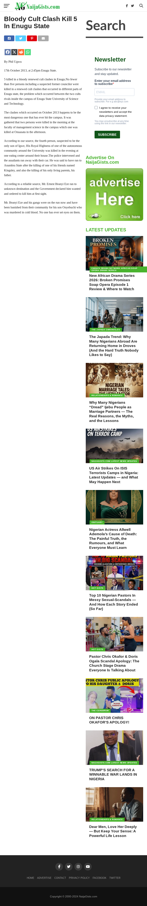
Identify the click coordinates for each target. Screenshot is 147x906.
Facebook (99, 877)
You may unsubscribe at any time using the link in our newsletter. (112, 122)
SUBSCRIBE (107, 134)
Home (30, 877)
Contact (60, 877)
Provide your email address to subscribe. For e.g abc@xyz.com (111, 100)
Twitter (114, 877)
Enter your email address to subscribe (113, 82)
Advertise (44, 877)
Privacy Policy (79, 877)
